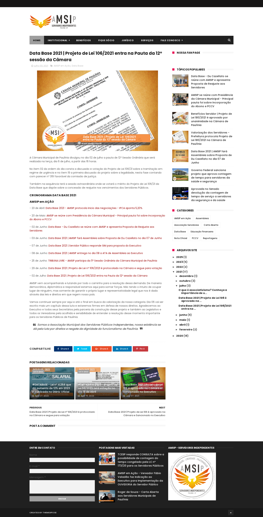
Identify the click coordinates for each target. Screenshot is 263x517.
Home (36, 40)
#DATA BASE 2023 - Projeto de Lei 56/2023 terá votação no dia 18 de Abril (98, 388)
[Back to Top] (230, 512)
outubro (185, 281)
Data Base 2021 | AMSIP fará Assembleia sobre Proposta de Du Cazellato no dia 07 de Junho (211, 157)
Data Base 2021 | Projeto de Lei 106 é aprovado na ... (203, 299)
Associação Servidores (186, 224)
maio (183, 320)
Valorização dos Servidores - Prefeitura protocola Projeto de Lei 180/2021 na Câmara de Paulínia (211, 138)
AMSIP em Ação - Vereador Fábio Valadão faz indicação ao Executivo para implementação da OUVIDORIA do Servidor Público (140, 478)
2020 (180, 336)
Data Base (77, 65)
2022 (179, 267)
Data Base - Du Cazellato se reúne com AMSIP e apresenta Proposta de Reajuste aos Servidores (210, 81)
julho (183, 285)
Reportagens (210, 238)
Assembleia (202, 218)
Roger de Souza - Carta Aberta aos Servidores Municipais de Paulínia (138, 495)
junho (183, 315)
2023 (179, 262)
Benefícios (83, 40)
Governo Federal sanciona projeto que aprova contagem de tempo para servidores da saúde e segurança (211, 175)
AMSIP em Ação (62, 65)
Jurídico (128, 40)
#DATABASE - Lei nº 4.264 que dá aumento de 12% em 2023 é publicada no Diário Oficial (51, 388)
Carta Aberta (211, 224)
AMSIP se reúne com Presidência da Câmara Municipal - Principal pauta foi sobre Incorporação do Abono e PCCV (212, 100)
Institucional (57, 40)
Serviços (147, 40)
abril (182, 324)
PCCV (195, 238)
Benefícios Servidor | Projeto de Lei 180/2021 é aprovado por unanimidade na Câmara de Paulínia (211, 119)
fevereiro (186, 329)
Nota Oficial (180, 238)
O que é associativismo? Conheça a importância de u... (203, 291)
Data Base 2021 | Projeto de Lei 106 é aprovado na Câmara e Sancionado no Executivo (143, 388)
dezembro (186, 276)
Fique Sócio (106, 40)
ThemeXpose (50, 512)
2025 (179, 257)
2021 (179, 272)
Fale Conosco (170, 40)
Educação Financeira (202, 231)
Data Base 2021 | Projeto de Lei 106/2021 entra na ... (205, 307)
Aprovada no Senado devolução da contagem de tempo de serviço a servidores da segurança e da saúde (211, 194)
